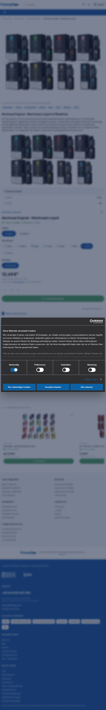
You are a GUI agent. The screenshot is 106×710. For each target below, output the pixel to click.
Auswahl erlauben (53, 387)
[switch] (40, 370)
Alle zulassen (87, 387)
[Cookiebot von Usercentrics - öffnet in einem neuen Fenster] (91, 321)
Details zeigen (91, 379)
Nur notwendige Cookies (19, 387)
